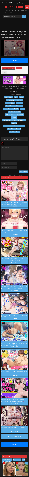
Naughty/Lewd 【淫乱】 (14, 111)
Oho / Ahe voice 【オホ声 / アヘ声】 (14, 114)
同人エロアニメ (16, 459)
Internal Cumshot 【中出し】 (11, 108)
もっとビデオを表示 (14, 437)
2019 (16, 97)
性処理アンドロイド (14, 131)
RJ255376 (14, 123)
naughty (23, 108)
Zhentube (8, 461)
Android (22, 97)
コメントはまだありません (13, 139)
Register (23, 2)
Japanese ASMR (9, 97)
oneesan (14, 117)
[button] (14, 48)
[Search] (24, 16)
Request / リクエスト (8, 2)
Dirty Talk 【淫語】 (10, 103)
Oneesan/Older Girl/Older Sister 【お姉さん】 (14, 120)
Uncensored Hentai (7, 459)
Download (14, 60)
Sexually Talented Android (14, 128)
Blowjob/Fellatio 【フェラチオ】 (14, 100)
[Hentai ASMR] (15, 7)
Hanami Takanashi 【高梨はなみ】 (14, 106)
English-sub (20, 103)
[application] (14, 48)
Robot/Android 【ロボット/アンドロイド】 (14, 126)
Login (17, 2)
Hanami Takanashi (16, 94)
